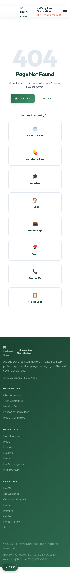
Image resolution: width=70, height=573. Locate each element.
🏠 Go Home (22, 98)
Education (9, 447)
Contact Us (48, 98)
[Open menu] (64, 12)
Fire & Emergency (13, 464)
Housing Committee (15, 406)
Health (7, 441)
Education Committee (16, 412)
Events (7, 488)
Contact (8, 516)
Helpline (8, 510)
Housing (8, 452)
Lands (6, 458)
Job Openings (11, 493)
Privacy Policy (11, 521)
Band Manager (12, 436)
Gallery (7, 505)
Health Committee (14, 417)
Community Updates (15, 499)
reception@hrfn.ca (14, 559)
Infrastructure (11, 469)
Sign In (7, 527)
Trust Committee (13, 400)
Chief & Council (12, 395)
